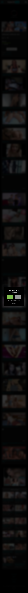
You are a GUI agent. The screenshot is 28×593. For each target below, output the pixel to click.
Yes (10, 297)
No (18, 297)
